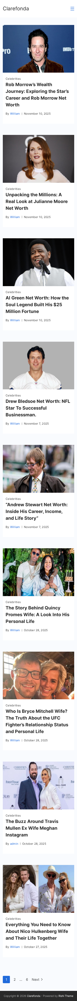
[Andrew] (38, 491)
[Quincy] (38, 595)
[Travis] (38, 808)
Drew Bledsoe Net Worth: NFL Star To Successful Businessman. (38, 408)
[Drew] (38, 388)
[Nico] (38, 912)
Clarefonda (16, 8)
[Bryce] (38, 698)
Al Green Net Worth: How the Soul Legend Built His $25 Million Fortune (37, 304)
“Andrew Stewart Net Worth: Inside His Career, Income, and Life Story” (37, 511)
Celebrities (13, 78)
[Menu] (72, 9)
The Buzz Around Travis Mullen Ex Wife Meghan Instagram (32, 828)
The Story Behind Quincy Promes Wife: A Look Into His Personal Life (37, 614)
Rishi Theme (65, 995)
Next (35, 979)
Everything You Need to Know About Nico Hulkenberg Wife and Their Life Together (38, 931)
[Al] (38, 285)
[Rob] (38, 71)
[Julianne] (38, 182)
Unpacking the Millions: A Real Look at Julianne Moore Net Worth (37, 201)
